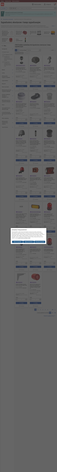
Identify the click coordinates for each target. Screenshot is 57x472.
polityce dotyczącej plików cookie (24, 238)
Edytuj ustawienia (29, 241)
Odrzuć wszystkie (17, 241)
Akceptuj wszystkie (39, 241)
